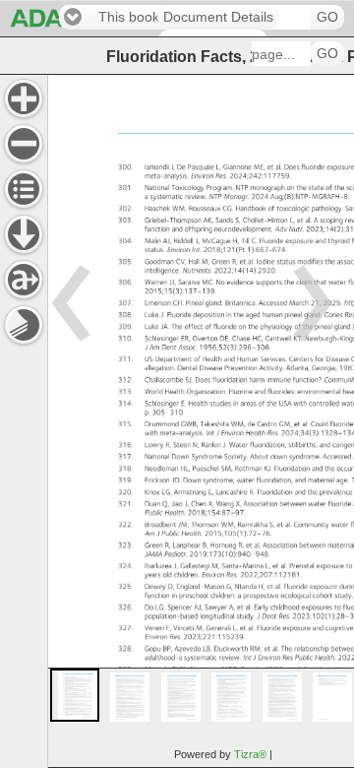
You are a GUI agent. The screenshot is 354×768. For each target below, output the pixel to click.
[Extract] (23, 279)
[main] (200, 421)
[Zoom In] (23, 98)
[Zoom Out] (23, 143)
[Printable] (23, 325)
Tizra (250, 754)
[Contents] (23, 189)
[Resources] (23, 234)
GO (327, 17)
